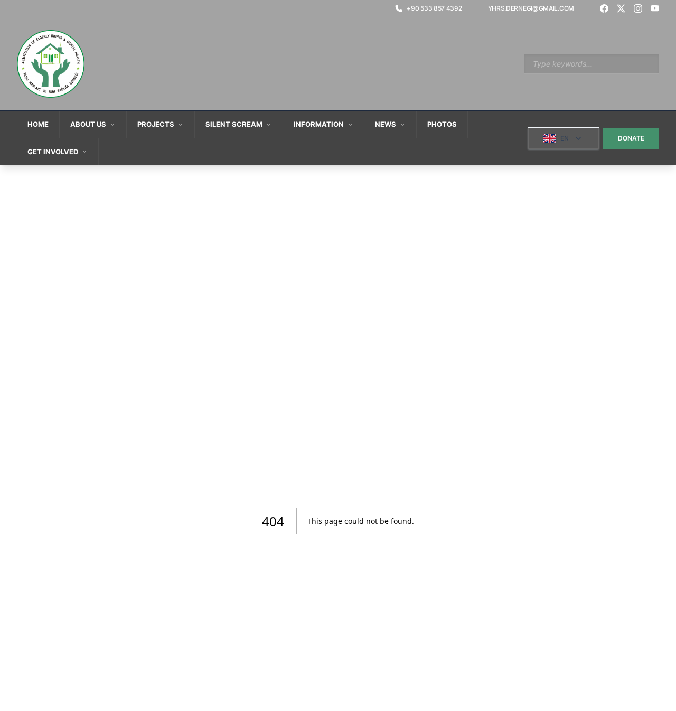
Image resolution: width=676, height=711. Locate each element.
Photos (442, 124)
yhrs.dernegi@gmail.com (531, 8)
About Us (88, 124)
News (385, 124)
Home (38, 124)
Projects (155, 124)
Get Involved (52, 151)
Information (319, 124)
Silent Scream (233, 124)
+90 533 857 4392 (434, 8)
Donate (631, 138)
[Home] (50, 64)
